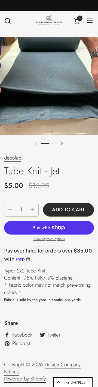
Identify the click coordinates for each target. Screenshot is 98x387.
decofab (12, 157)
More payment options (49, 239)
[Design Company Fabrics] (49, 20)
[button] (7, 20)
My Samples (75, 382)
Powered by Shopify (25, 378)
